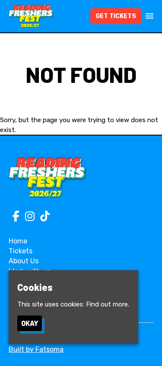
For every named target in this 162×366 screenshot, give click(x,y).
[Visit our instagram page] (28, 218)
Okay (29, 323)
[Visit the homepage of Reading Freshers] (31, 16)
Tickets (20, 251)
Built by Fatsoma (36, 349)
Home (18, 241)
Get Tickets (115, 16)
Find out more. (107, 304)
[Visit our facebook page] (14, 218)
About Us (23, 261)
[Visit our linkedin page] (43, 218)
